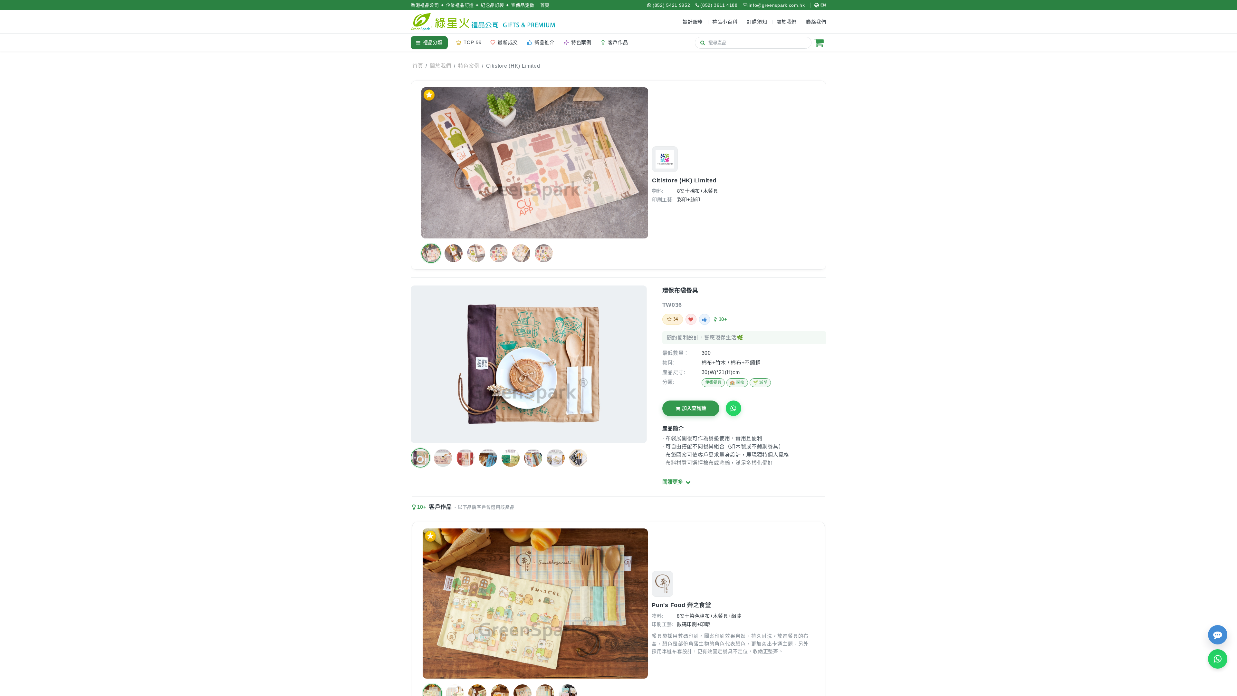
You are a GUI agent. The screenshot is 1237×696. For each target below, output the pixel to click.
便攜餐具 (713, 382)
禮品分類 (432, 42)
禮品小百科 (725, 21)
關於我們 (440, 66)
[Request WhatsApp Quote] (733, 408)
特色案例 (469, 66)
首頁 (545, 5)
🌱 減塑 (760, 382)
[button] (431, 253)
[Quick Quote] (1217, 634)
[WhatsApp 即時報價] (1217, 659)
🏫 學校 (737, 382)
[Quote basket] (818, 42)
